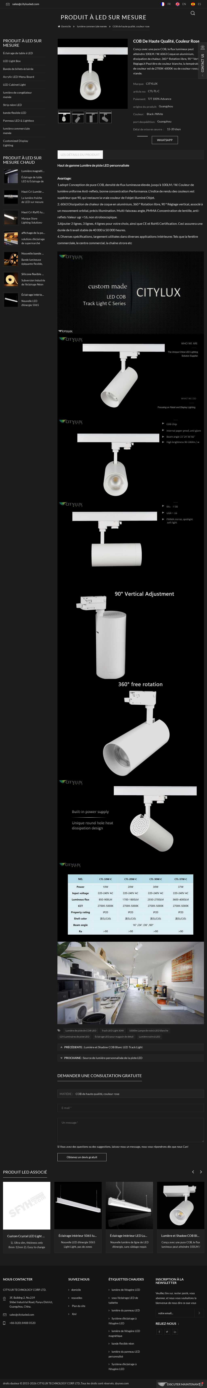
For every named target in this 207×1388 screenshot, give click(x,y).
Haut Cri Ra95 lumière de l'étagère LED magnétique (33, 212)
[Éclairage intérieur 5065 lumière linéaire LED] (11, 300)
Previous (192, 1170)
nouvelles (76, 1297)
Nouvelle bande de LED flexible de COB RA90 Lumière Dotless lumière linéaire (33, 253)
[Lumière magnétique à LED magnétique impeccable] (11, 176)
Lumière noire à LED (149, 1036)
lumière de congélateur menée (17, 95)
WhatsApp (165, 140)
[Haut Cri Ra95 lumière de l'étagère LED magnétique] (11, 218)
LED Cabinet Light (14, 84)
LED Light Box (12, 61)
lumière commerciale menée (92, 26)
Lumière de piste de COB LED (80, 1030)
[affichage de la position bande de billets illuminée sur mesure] (11, 238)
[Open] (202, 60)
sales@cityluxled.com (25, 4)
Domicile (66, 26)
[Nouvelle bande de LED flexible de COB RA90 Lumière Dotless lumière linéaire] (11, 259)
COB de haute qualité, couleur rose (97, 1094)
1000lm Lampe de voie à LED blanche (148, 1030)
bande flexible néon (123, 1343)
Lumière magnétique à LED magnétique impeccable (33, 171)
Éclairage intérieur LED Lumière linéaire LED (78, 1235)
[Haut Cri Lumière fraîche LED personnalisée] (11, 197)
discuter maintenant (183, 1384)
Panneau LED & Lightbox (18, 120)
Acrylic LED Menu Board (18, 76)
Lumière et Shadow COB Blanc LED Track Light (113, 1047)
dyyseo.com (122, 1383)
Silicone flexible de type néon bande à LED (33, 274)
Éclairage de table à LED (18, 53)
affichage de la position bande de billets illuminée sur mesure (33, 232)
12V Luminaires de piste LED (74, 1036)
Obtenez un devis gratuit (82, 1157)
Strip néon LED (12, 105)
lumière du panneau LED (126, 1310)
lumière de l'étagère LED (126, 1289)
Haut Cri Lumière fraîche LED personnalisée (33, 191)
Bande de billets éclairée (18, 69)
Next (200, 1170)
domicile (76, 1289)
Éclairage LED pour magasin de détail (114, 1036)
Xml (73, 1314)
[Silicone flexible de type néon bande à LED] (11, 279)
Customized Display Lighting (15, 143)
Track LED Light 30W (113, 1030)
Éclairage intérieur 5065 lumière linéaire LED (33, 294)
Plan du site (78, 1306)
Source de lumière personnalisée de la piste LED (113, 1058)
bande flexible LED (14, 112)
